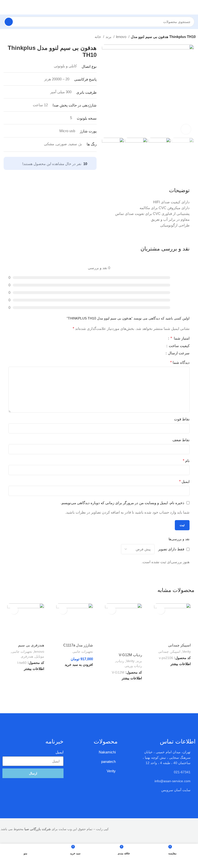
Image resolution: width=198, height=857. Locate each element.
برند (109, 37)
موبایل (39, 656)
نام (186, 461)
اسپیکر (175, 651)
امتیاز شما (180, 338)
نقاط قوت (182, 419)
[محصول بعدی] (4, 37)
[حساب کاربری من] (5, 7)
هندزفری (27, 656)
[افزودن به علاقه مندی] (160, 610)
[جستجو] (9, 22)
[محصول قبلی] (14, 37)
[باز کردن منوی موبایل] (192, 7)
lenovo (121, 37)
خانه (98, 37)
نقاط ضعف (181, 440)
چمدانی (163, 651)
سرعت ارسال (178, 353)
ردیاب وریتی (133, 666)
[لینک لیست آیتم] (165, 790)
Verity (186, 651)
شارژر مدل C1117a (78, 645)
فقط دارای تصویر (171, 549)
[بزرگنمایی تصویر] (186, 129)
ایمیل (184, 481)
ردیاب (120, 661)
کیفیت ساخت (179, 346)
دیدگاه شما (180, 362)
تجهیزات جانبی (82, 651)
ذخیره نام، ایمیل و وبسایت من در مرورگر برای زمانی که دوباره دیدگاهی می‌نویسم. (122, 503)
